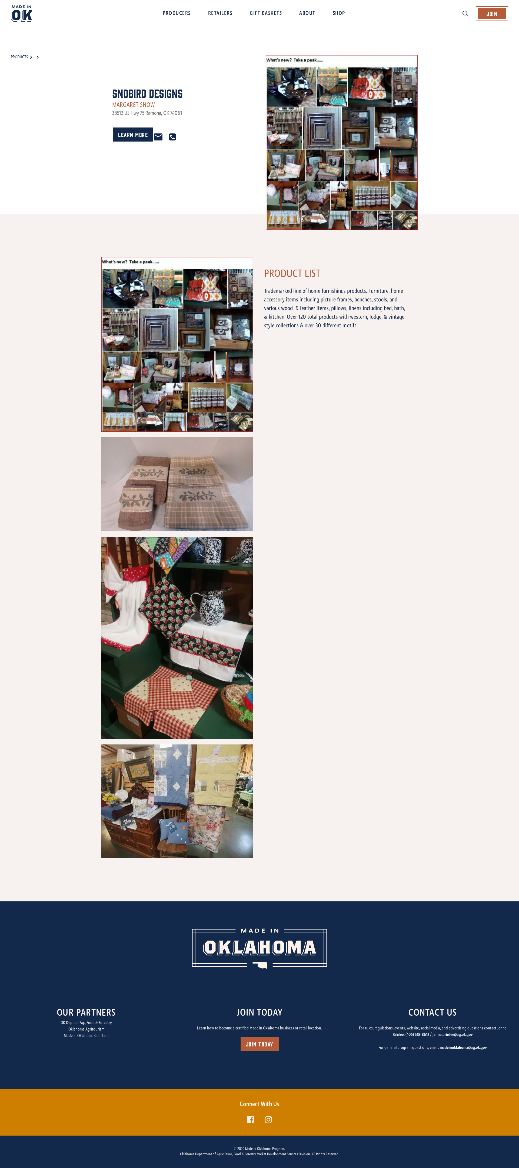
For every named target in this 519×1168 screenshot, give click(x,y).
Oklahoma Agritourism (86, 1029)
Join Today (259, 1044)
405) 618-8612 (418, 1035)
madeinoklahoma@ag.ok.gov (463, 1048)
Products (19, 57)
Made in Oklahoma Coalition (86, 1036)
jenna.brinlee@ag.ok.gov (452, 1035)
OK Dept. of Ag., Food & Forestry (86, 1023)
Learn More (133, 134)
